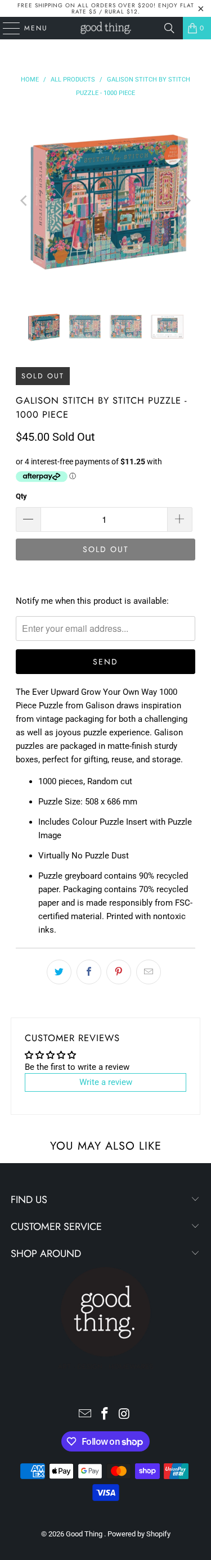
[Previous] (24, 200)
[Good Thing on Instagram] (124, 1414)
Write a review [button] (105, 1082)
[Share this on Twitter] (59, 972)
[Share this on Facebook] (89, 972)
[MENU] (6, 28)
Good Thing (85, 1534)
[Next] (187, 200)
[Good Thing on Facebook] (105, 1414)
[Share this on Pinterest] (118, 972)
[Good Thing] (106, 28)
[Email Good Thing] (85, 1414)
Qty (21, 496)
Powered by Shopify (138, 1534)
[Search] (169, 28)
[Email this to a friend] (148, 972)
